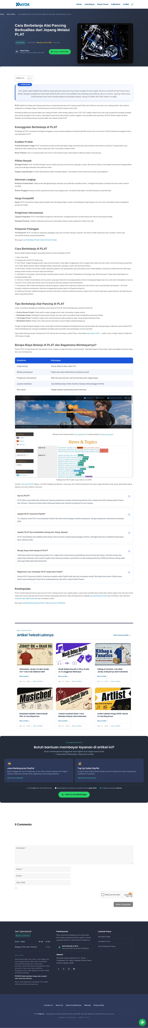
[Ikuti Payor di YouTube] (74, 969)
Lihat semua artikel (120, 635)
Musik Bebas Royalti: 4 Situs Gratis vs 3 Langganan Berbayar (73, 670)
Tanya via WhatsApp (61, 51)
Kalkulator (115, 5)
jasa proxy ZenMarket (57, 603)
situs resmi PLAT (27, 484)
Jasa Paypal (11, 14)
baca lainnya (25, 676)
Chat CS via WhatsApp (75, 794)
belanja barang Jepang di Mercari (34, 603)
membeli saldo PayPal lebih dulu (26, 598)
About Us (59, 1005)
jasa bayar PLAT (93, 333)
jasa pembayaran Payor (98, 596)
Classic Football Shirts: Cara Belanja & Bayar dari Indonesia (72, 715)
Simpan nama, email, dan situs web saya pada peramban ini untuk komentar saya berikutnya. (50, 888)
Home (79, 5)
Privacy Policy (99, 1005)
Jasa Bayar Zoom (104, 941)
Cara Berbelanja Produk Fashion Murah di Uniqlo (39, 240)
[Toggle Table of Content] (28, 78)
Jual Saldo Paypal (104, 936)
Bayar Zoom (102, 5)
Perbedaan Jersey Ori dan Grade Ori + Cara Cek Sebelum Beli (34, 670)
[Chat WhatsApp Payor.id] (142, 1022)
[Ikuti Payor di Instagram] (69, 969)
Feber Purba (24, 50)
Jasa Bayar (89, 5)
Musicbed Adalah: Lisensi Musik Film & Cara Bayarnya (34, 715)
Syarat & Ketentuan (73, 1005)
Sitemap (87, 1005)
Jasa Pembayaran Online (106, 946)
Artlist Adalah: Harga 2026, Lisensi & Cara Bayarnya (112, 715)
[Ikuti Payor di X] (64, 969)
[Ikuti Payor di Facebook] (58, 969)
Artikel (126, 5)
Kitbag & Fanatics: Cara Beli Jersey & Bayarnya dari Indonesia (112, 670)
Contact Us (48, 1005)
